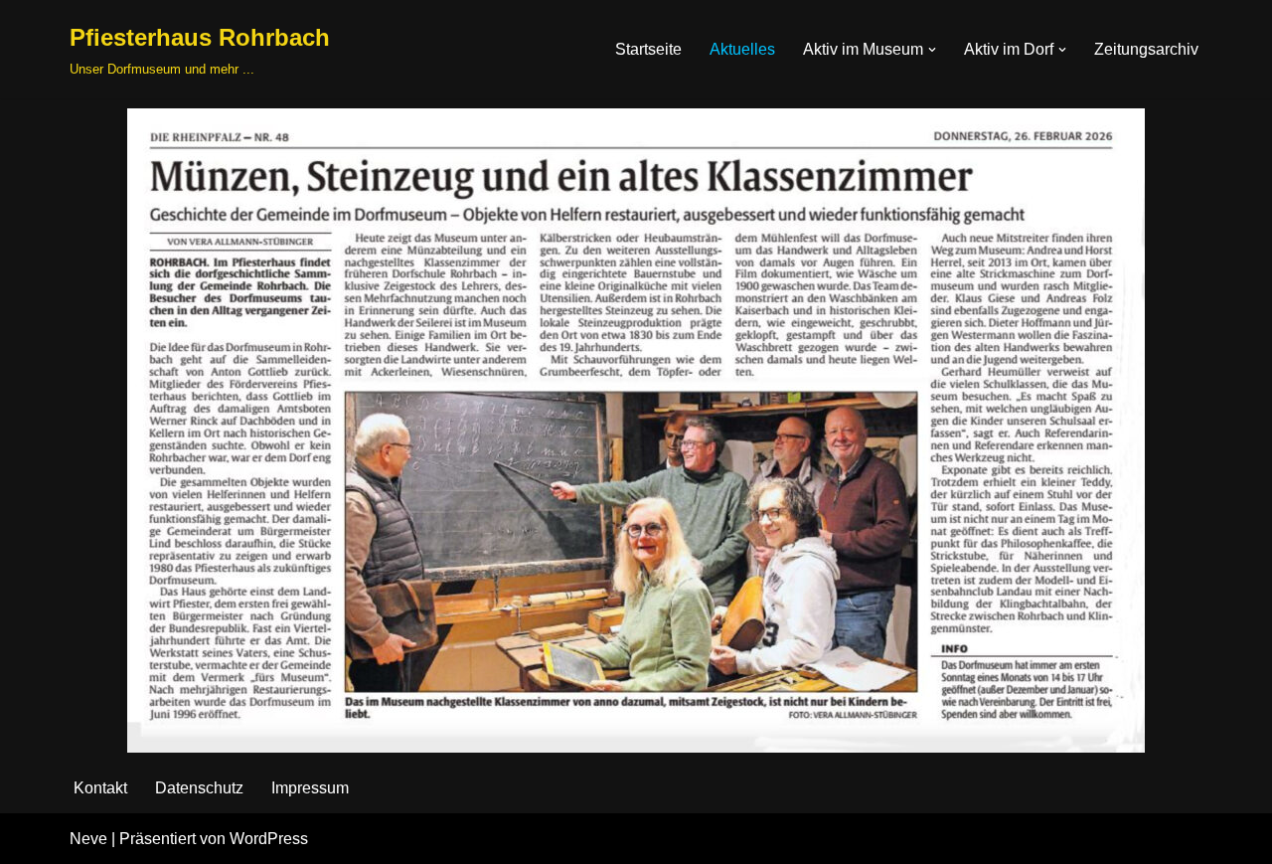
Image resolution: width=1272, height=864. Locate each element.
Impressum (310, 787)
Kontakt (100, 787)
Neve (88, 838)
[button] (932, 50)
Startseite (648, 49)
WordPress (269, 838)
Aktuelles (742, 49)
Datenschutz (199, 787)
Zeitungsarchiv (1146, 49)
